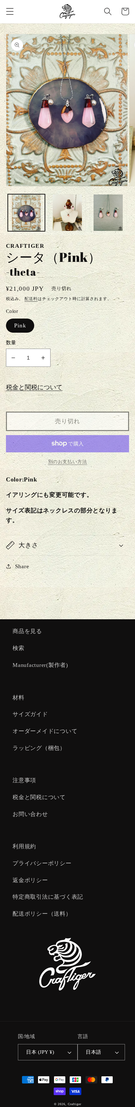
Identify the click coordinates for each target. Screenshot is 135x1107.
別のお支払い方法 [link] (67, 461)
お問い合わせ (30, 814)
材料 (18, 697)
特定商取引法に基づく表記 (48, 897)
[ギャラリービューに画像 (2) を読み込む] (67, 212)
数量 (11, 343)
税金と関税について (34, 387)
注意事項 (24, 780)
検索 (18, 648)
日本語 (93, 1052)
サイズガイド (30, 714)
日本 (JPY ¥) (40, 1052)
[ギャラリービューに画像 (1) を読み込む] (26, 212)
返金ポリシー (30, 880)
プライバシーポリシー (42, 863)
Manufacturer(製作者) (40, 665)
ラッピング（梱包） (39, 748)
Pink (20, 325)
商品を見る (27, 631)
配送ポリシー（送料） (42, 914)
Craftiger (74, 1104)
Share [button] (22, 566)
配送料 (31, 299)
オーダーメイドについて (45, 731)
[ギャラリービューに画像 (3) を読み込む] (108, 212)
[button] (10, 11)
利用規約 (24, 846)
